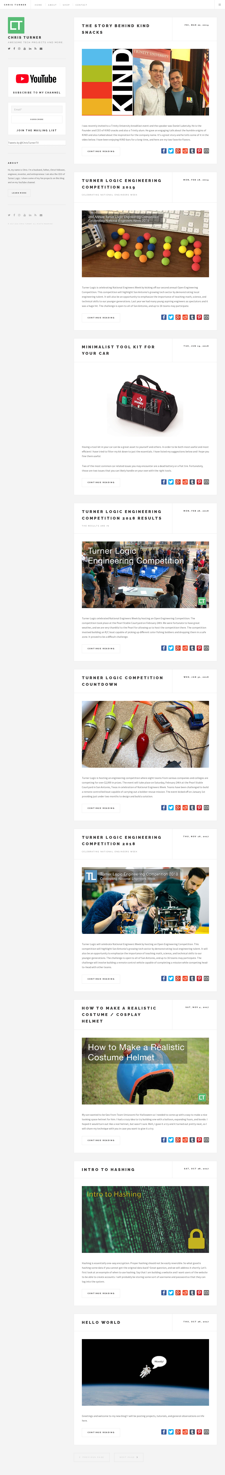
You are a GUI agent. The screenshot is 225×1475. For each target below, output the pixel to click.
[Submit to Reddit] (185, 152)
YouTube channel (26, 182)
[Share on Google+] (178, 152)
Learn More (19, 193)
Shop (66, 5)
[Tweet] (171, 152)
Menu (219, 4)
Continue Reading (101, 151)
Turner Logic (14, 178)
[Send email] (206, 152)
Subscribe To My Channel (37, 92)
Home (38, 5)
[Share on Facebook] (164, 152)
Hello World (101, 1322)
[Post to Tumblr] (192, 152)
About (52, 5)
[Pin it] (199, 152)
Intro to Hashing (108, 1169)
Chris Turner (15, 5)
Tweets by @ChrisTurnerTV (23, 142)
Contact (81, 5)
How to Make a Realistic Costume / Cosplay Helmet (119, 1015)
